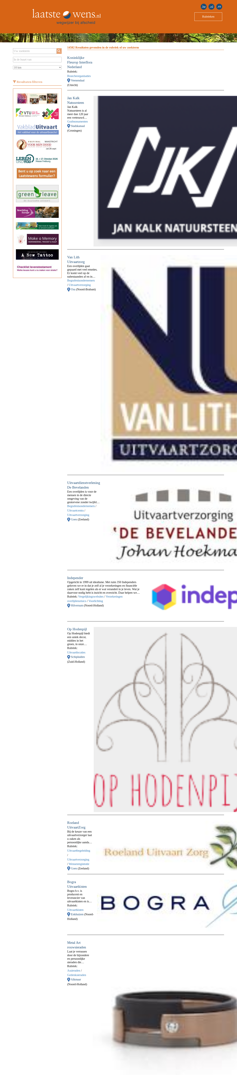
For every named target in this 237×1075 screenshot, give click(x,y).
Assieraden (73, 970)
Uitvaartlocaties (76, 652)
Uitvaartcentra (75, 510)
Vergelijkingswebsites (91, 596)
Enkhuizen (77, 914)
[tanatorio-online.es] (219, 7)
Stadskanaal (78, 126)
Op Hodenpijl (77, 629)
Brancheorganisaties (79, 76)
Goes (74, 519)
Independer (75, 578)
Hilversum (77, 605)
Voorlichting (96, 601)
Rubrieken (208, 16)
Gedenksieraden (76, 975)
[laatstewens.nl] (211, 7)
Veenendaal (77, 80)
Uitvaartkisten (75, 909)
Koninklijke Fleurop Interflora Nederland (79, 62)
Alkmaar (76, 979)
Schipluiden (78, 656)
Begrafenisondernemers (81, 280)
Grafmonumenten (77, 121)
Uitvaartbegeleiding (78, 850)
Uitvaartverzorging (80, 284)
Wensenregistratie (79, 864)
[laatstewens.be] (204, 7)
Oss (73, 289)
